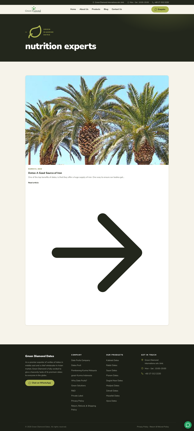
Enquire (161, 9)
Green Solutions (78, 385)
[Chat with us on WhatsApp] (188, 425)
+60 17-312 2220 (162, 2)
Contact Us (117, 9)
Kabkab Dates (112, 360)
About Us (84, 9)
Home (73, 9)
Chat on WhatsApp (41, 382)
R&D (73, 390)
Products (96, 9)
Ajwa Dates (111, 401)
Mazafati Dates (113, 395)
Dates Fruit (76, 365)
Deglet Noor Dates (114, 380)
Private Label (77, 395)
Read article (33, 182)
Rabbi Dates (111, 365)
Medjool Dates (112, 385)
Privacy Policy (77, 401)
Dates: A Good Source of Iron (45, 173)
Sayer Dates (111, 370)
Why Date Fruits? (79, 380)
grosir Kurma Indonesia (81, 375)
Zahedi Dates (112, 390)
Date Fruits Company (80, 360)
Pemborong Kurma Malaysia (84, 370)
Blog (106, 9)
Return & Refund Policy (159, 426)
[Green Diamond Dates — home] (33, 9)
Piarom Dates (112, 375)
